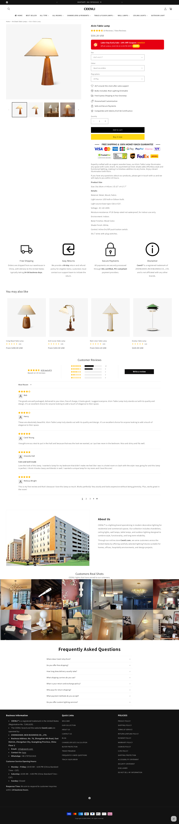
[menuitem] (18, 15)
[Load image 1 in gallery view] (19, 109)
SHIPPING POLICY (125, 725)
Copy (136, 46)
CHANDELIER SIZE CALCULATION (74, 742)
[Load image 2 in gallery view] (35, 109)
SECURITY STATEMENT (126, 764)
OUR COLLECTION (69, 725)
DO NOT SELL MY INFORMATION (130, 772)
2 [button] (86, 498)
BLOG (64, 738)
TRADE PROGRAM (68, 751)
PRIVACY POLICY (124, 721)
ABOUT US (66, 729)
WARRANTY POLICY (125, 742)
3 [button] (90, 498)
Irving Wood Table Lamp (15, 341)
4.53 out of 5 (46, 370)
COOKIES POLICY (124, 747)
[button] (8, 9)
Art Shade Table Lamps (19, 21)
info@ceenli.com (25, 749)
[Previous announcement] (57, 2)
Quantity (94, 116)
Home (8, 21)
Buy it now (117, 137)
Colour (93, 63)
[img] (24, 391)
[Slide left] (8, 109)
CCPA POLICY (123, 751)
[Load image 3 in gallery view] (51, 109)
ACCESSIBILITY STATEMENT (128, 759)
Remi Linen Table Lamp (98, 341)
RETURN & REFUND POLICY (128, 734)
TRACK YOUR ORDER (70, 759)
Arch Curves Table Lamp (56, 341)
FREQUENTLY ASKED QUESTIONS (74, 755)
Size (92, 52)
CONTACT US (67, 734)
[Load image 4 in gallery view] (67, 109)
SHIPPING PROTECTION (127, 755)
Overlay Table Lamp (139, 341)
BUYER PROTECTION (70, 747)
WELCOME (66, 721)
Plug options (95, 74)
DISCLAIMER (122, 768)
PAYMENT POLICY (124, 738)
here (24, 752)
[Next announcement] (122, 2)
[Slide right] (78, 109)
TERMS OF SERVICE (125, 729)
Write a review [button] (139, 371)
